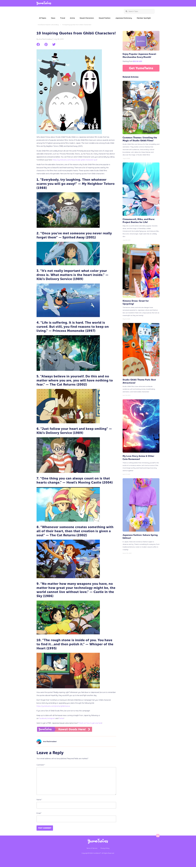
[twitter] (54, 44)
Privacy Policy (105, 848)
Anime (72, 18)
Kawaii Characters (87, 18)
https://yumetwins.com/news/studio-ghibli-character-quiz (75, 160)
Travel (62, 18)
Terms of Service (92, 848)
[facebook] (38, 44)
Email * (39, 813)
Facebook (43, 718)
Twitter (61, 718)
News (53, 18)
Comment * (41, 765)
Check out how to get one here (90, 723)
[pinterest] (46, 44)
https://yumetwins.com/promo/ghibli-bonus (53, 706)
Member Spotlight (144, 18)
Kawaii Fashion (104, 18)
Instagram (51, 718)
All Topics (42, 18)
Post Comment (44, 828)
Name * (39, 800)
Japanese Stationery (123, 18)
